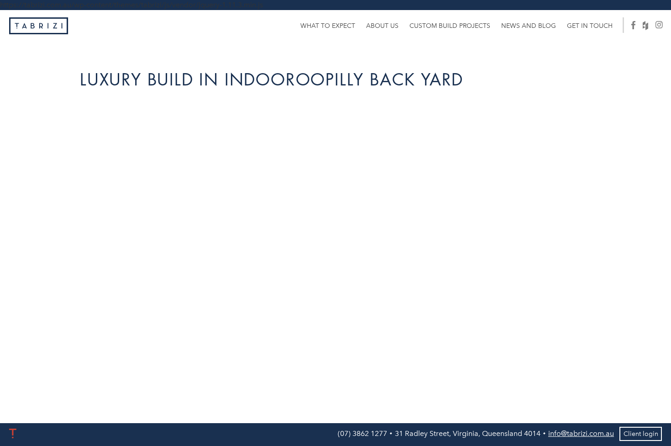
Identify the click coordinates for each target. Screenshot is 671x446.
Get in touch (590, 26)
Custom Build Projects (449, 26)
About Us (382, 26)
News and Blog (528, 26)
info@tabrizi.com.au (581, 433)
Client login (641, 434)
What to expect (327, 26)
